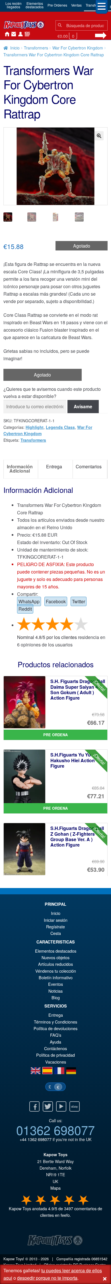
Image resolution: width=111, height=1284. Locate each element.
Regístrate (55, 926)
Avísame (83, 406)
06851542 (99, 1258)
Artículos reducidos (55, 964)
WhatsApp (29, 601)
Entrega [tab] (54, 466)
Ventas (76, 5)
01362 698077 (55, 1129)
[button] (99, 135)
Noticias (26, 34)
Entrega (55, 1015)
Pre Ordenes (57, 5)
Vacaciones (55, 1062)
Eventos (55, 984)
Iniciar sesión (19, 34)
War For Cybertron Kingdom (77, 48)
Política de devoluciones (55, 1028)
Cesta (55, 933)
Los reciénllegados (13, 5)
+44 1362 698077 (36, 1139)
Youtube (61, 1106)
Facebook (56, 601)
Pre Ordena (55, 734)
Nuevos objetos (55, 957)
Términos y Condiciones (55, 1022)
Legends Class (60, 427)
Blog (56, 997)
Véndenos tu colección (55, 971)
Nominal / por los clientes (47, 637)
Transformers (36, 48)
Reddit (25, 609)
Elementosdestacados (35, 5)
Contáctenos (12, 34)
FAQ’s (55, 1035)
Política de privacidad (55, 1055)
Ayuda (55, 1042)
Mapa (55, 1188)
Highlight (35, 427)
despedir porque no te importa (47, 1278)
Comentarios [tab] (89, 466)
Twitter (78, 601)
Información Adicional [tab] (20, 468)
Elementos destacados (55, 951)
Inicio (5, 34)
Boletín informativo (56, 977)
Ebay (74, 1106)
